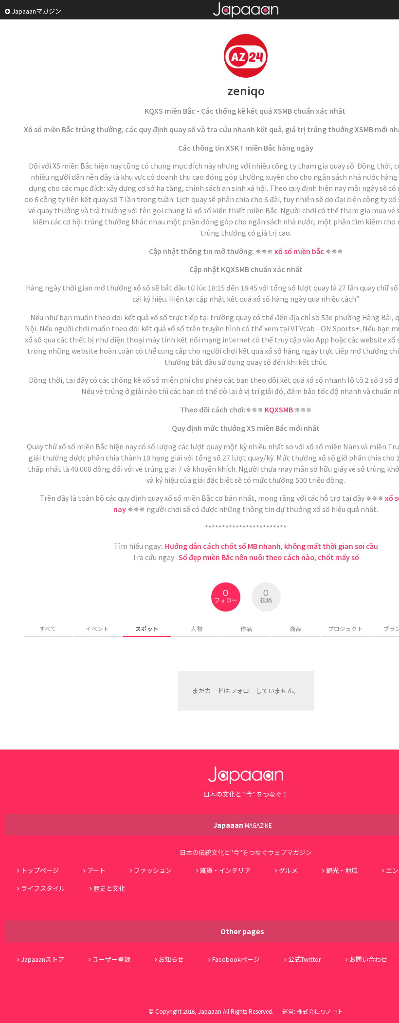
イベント (97, 628)
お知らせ (171, 959)
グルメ (288, 870)
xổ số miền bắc (299, 251)
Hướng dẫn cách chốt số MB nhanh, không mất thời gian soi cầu (271, 546)
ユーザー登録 (111, 959)
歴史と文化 (109, 888)
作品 (246, 628)
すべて (47, 628)
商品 (296, 628)
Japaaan (245, 9)
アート (96, 870)
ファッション (153, 870)
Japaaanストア (42, 959)
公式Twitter (304, 959)
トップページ (40, 870)
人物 (196, 628)
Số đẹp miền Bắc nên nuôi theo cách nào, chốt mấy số (269, 557)
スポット (147, 628)
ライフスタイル (43, 888)
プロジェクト (345, 628)
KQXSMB (279, 409)
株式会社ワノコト (320, 1011)
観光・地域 (342, 870)
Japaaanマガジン (35, 11)
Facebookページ (236, 959)
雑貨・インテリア (225, 870)
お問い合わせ (368, 959)
